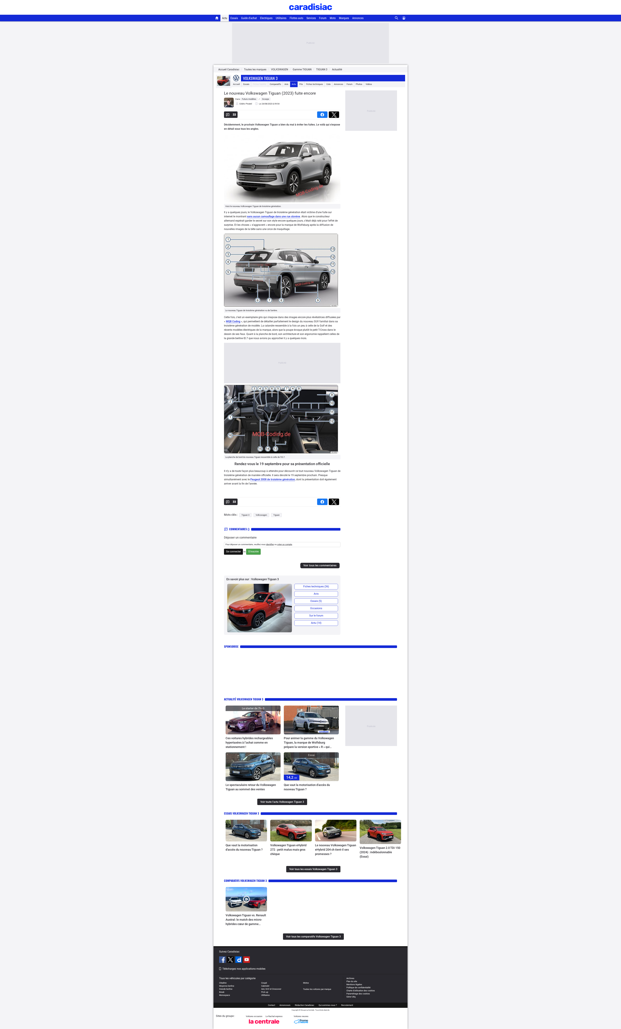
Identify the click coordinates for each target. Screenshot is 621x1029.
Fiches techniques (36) (316, 586)
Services (311, 18)
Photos (359, 84)
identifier (270, 544)
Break (221, 992)
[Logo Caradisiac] (310, 13)
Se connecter (233, 551)
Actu (224, 18)
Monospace (224, 995)
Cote (328, 84)
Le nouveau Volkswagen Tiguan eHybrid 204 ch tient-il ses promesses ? (335, 850)
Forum (323, 18)
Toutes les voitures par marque (317, 989)
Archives (350, 978)
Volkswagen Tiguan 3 (260, 78)
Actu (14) (316, 622)
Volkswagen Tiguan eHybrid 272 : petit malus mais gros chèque (288, 850)
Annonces (358, 18)
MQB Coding (233, 321)
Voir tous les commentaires (320, 565)
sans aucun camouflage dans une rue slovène (273, 216)
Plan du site (351, 981)
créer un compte (284, 544)
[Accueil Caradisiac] (216, 18)
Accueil (236, 84)
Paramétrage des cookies (358, 993)
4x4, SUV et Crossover (271, 989)
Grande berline (225, 989)
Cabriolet (265, 986)
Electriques (266, 18)
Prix (301, 84)
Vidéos (369, 84)
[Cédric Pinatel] (229, 106)
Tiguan (276, 515)
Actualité (337, 69)
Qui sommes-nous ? (328, 1005)
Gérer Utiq (350, 997)
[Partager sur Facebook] (323, 113)
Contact (271, 1005)
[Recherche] (396, 18)
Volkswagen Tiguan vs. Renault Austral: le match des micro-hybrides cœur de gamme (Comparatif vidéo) (246, 920)
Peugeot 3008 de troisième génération (272, 479)
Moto (333, 18)
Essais (234, 18)
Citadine (223, 983)
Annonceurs (284, 1005)
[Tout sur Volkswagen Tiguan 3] (223, 85)
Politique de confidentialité (358, 987)
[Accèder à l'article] (253, 720)
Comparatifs (275, 84)
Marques (344, 18)
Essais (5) (316, 601)
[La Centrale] (264, 1024)
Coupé (264, 983)
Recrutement (347, 1005)
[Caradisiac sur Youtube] (246, 960)
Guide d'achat (249, 18)
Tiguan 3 (245, 515)
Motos (306, 983)
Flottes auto (296, 18)
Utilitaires (281, 18)
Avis (286, 84)
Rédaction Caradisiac (304, 1005)
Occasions (316, 608)
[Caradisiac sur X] (230, 960)
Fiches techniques (314, 84)
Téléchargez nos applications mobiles (243, 968)
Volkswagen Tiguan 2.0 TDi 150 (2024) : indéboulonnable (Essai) (380, 852)
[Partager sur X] (334, 113)
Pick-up (264, 992)
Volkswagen (261, 515)
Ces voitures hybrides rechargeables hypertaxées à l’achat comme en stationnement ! (249, 742)
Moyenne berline (226, 986)
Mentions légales (354, 984)
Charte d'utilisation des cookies (360, 990)
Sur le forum (316, 615)
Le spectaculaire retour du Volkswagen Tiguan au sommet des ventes (251, 787)
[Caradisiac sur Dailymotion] (239, 960)
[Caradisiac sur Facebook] (222, 960)
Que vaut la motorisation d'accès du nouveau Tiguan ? (307, 787)
